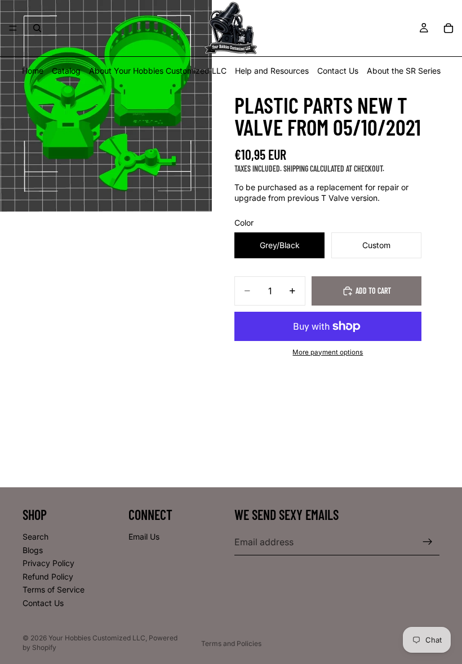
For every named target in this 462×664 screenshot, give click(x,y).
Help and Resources (272, 70)
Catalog (66, 70)
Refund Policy (48, 576)
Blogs (33, 549)
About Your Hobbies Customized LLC (157, 70)
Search (35, 536)
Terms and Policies (231, 643)
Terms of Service (54, 589)
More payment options (327, 352)
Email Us (143, 536)
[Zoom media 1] (106, 106)
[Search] (37, 28)
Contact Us (337, 70)
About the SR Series (404, 70)
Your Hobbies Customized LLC (96, 638)
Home (32, 70)
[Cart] (448, 28)
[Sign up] (427, 542)
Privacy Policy (48, 563)
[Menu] (13, 28)
